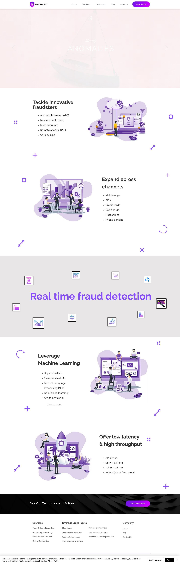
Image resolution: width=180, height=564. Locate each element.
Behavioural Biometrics (42, 536)
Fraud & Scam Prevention (43, 528)
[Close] (177, 560)
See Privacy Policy (51, 561)
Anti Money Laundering (43, 532)
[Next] (166, 48)
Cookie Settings (155, 560)
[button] (87, 4)
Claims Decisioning (41, 541)
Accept (169, 560)
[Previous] (13, 48)
